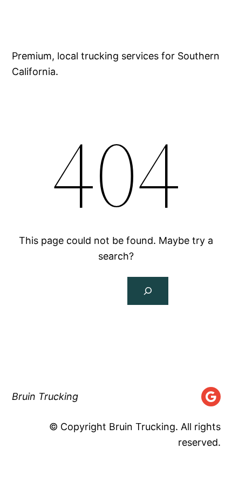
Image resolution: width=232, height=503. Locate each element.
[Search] (147, 291)
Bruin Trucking (76, 24)
